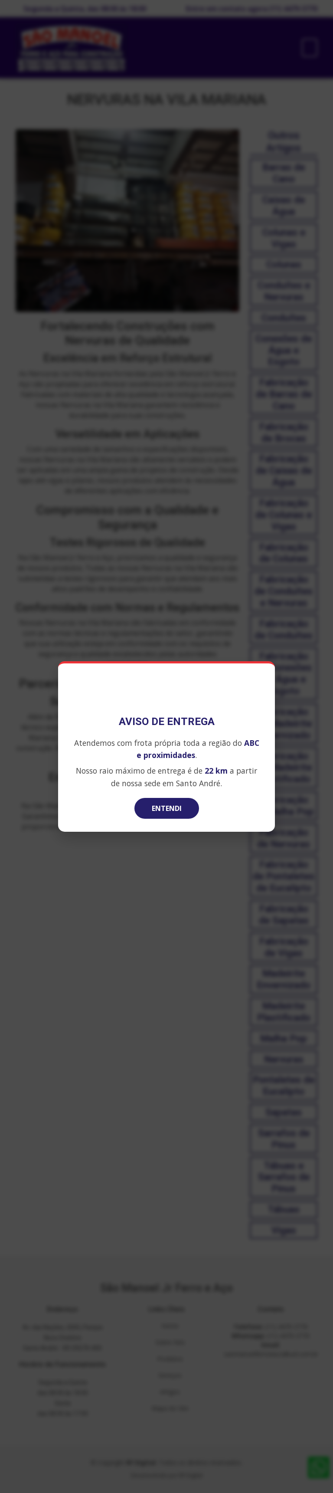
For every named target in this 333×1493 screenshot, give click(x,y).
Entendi (167, 808)
